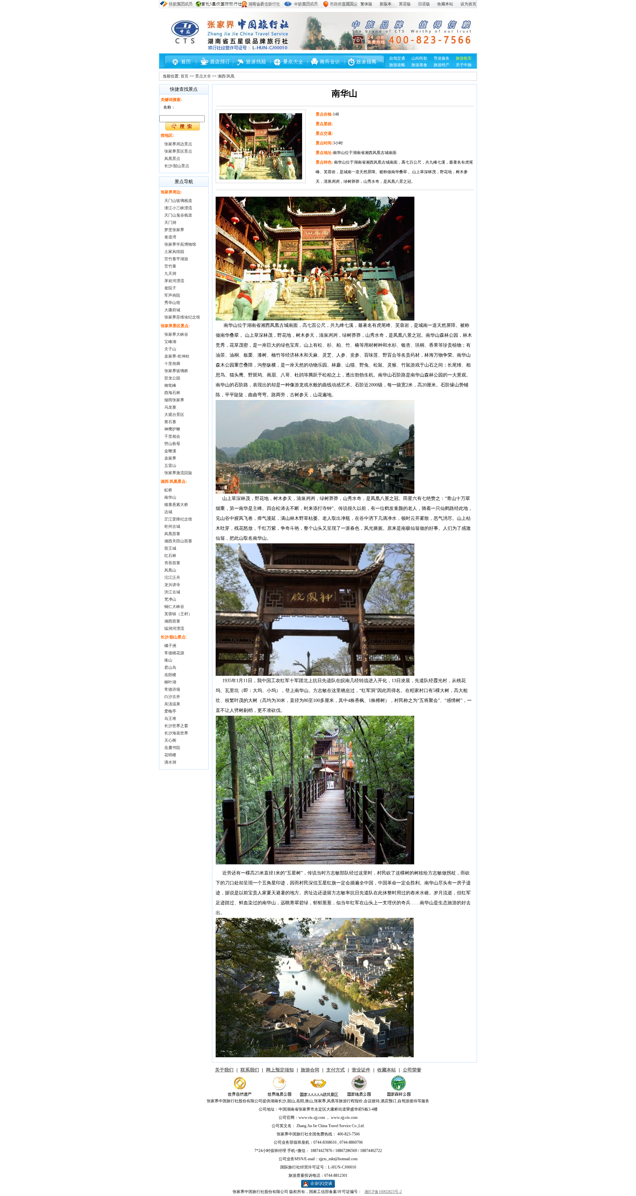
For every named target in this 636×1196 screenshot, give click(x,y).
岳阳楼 (170, 675)
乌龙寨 (170, 407)
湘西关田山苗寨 (178, 541)
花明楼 (170, 755)
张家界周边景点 (178, 144)
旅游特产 (442, 65)
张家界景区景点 (178, 151)
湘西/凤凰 (226, 76)
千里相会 (172, 436)
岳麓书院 (172, 747)
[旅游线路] (252, 67)
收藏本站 (445, 4)
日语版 (424, 4)
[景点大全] (289, 67)
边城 (168, 512)
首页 (184, 76)
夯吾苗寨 (172, 563)
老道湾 (170, 237)
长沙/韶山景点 (176, 166)
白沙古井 (172, 696)
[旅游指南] (362, 67)
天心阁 (170, 740)
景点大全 (203, 76)
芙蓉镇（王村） (178, 614)
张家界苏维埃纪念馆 (182, 317)
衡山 (168, 660)
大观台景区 (174, 414)
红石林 (170, 555)
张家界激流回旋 (178, 473)
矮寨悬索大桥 (176, 504)
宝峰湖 (170, 341)
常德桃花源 (174, 653)
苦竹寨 (170, 266)
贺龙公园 (172, 378)
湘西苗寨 (172, 621)
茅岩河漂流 (174, 280)
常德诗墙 (172, 689)
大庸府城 (172, 310)
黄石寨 (170, 422)
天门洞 (170, 222)
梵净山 (170, 599)
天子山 (170, 349)
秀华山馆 (172, 302)
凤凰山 (170, 570)
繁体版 (366, 4)
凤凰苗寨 (172, 533)
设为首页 (468, 4)
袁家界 (170, 458)
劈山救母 (172, 443)
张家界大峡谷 (176, 334)
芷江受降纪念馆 (178, 519)
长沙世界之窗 (176, 725)
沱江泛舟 (172, 577)
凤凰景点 (172, 158)
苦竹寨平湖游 (176, 259)
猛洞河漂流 (174, 628)
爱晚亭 (170, 711)
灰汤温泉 (172, 704)
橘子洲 (170, 645)
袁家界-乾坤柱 (176, 356)
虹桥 (168, 490)
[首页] (179, 67)
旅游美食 (419, 65)
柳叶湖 (170, 682)
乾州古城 (172, 526)
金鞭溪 (170, 451)
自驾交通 (397, 58)
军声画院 (172, 295)
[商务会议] (325, 67)
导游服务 (442, 58)
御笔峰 (170, 385)
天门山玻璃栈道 (178, 200)
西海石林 (172, 392)
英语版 (405, 4)
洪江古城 (172, 592)
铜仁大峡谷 (174, 606)
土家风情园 (174, 251)
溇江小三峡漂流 (178, 208)
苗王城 (170, 548)
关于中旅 (464, 65)
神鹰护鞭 (172, 429)
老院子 (170, 288)
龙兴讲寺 (172, 584)
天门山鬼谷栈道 (178, 215)
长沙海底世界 (176, 733)
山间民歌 (419, 58)
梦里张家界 (174, 229)
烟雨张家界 (174, 400)
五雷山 (170, 465)
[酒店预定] (216, 67)
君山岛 (170, 667)
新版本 (386, 4)
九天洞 (170, 273)
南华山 (170, 497)
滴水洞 (170, 762)
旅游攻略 (397, 65)
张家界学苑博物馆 (180, 244)
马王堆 (170, 718)
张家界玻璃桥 (176, 371)
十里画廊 (172, 363)
